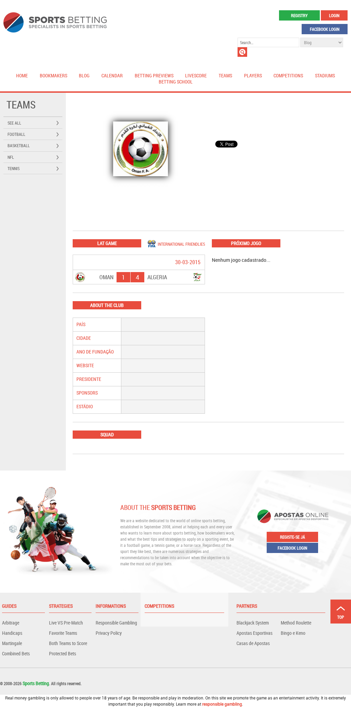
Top (340, 617)
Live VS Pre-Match (66, 622)
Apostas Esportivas (255, 633)
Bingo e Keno (293, 633)
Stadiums (325, 75)
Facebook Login (324, 29)
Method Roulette (296, 622)
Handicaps (12, 633)
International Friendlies (181, 244)
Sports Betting (36, 683)
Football (16, 134)
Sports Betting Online (55, 22)
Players (253, 75)
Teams (225, 75)
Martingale (12, 643)
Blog (84, 75)
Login (334, 15)
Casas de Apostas (253, 643)
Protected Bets (62, 653)
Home (22, 75)
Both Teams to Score (68, 643)
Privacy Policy (109, 633)
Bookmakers (53, 75)
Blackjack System (253, 622)
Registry (299, 15)
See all (14, 123)
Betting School (176, 81)
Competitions (288, 75)
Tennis (14, 168)
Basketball (19, 145)
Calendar (112, 75)
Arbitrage (10, 622)
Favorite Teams (63, 633)
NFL (11, 157)
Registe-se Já (292, 537)
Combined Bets (16, 653)
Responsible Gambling (116, 622)
